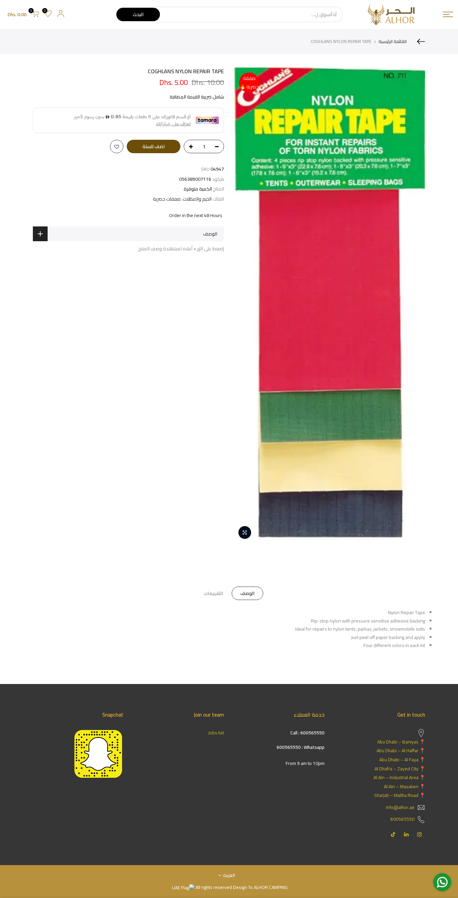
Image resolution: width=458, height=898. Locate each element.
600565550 (402, 819)
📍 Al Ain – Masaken (404, 786)
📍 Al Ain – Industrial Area (399, 777)
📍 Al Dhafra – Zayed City (400, 768)
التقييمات (213, 593)
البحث (138, 14)
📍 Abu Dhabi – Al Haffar (401, 750)
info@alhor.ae (400, 807)
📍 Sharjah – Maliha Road (399, 795)
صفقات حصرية (167, 199)
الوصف (247, 593)
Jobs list (216, 732)
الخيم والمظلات (197, 199)
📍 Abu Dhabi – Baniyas (401, 741)
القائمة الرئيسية (393, 41)
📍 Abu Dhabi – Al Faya (402, 759)
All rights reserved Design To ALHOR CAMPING (241, 887)
